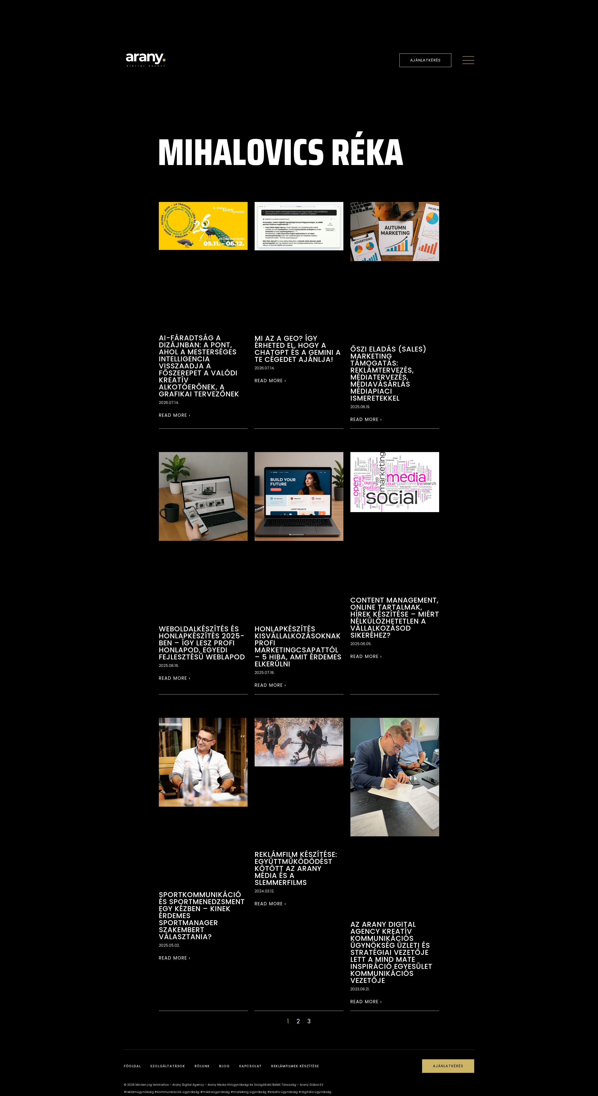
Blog (224, 1066)
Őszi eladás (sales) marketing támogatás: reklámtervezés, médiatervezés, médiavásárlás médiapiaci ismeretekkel (388, 373)
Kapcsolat (250, 1066)
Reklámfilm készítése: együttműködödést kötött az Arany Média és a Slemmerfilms (296, 868)
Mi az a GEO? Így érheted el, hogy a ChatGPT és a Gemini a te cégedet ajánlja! (298, 348)
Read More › (175, 415)
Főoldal (132, 1066)
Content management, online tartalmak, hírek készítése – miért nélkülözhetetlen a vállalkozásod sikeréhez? (394, 617)
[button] (425, 60)
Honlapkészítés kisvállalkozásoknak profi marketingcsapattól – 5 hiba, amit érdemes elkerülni (298, 646)
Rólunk (202, 1066)
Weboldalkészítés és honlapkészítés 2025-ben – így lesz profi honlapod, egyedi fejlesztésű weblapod (202, 643)
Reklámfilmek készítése (295, 1066)
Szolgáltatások (167, 1066)
